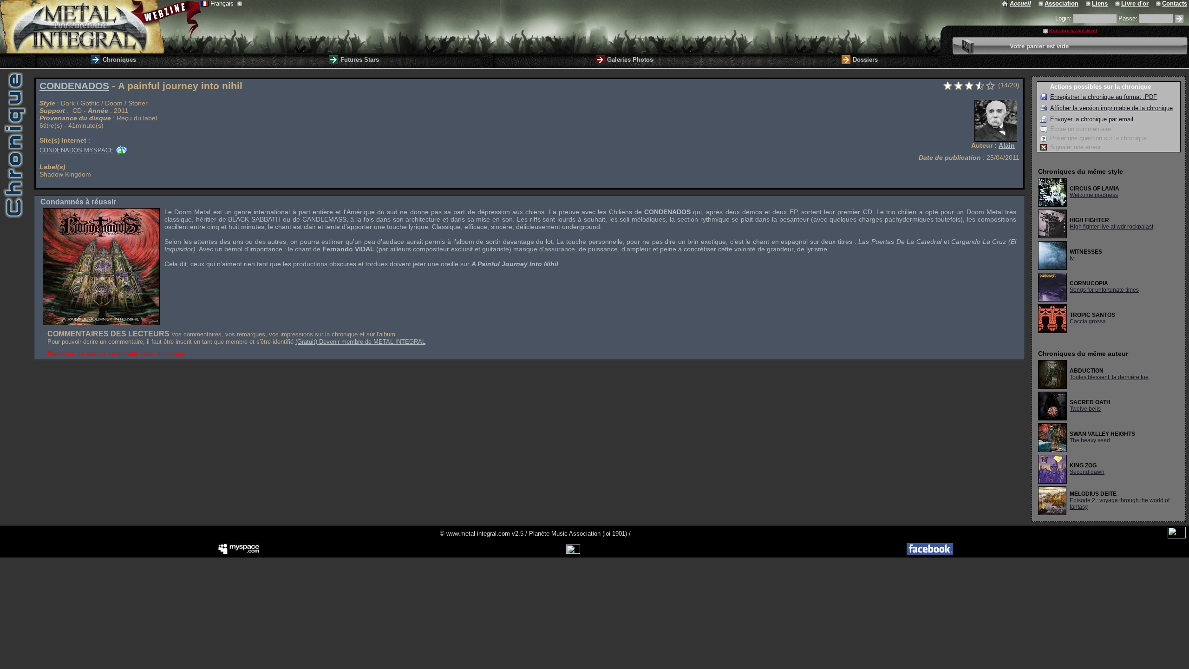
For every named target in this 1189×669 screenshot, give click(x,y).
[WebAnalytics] (1177, 536)
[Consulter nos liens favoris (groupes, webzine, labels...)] (1089, 3)
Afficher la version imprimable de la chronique (1111, 108)
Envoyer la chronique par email (1091, 119)
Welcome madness (1094, 195)
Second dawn (1087, 472)
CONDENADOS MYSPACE (76, 150)
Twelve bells (1085, 409)
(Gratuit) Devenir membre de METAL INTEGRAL (360, 341)
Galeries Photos (630, 59)
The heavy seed (1090, 440)
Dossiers (865, 59)
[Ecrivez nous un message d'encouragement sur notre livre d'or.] (1118, 3)
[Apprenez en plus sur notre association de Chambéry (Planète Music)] (1042, 3)
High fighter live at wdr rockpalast (1111, 226)
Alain (1007, 145)
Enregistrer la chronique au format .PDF (1103, 96)
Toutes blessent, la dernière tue (1109, 377)
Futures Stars (359, 59)
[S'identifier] (1179, 18)
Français (223, 3)
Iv (1072, 258)
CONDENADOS (74, 86)
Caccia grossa (1088, 321)
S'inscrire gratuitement (1073, 30)
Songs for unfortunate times (1104, 290)
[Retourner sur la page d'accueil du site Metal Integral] (100, 26)
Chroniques (119, 59)
